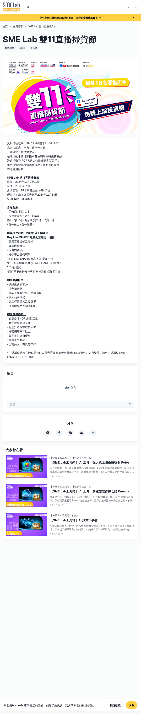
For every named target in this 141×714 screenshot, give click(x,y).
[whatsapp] (48, 433)
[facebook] (59, 433)
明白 (131, 705)
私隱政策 (115, 705)
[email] (82, 433)
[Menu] (135, 7)
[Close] (133, 17)
